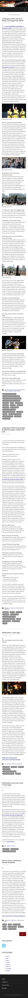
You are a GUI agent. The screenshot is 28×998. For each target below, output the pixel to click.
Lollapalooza (10, 390)
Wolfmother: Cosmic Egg (11, 633)
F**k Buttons (19, 402)
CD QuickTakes (8, 763)
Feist (10, 924)
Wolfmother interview (9, 851)
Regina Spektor (12, 926)
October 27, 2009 (6, 787)
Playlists (8, 970)
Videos (7, 960)
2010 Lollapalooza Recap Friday (11, 396)
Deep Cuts (8, 966)
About (3, 979)
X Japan (5, 623)
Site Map (4, 988)
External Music (8, 846)
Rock (19, 390)
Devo (12, 402)
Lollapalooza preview (9, 411)
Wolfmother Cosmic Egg (9, 771)
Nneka (18, 618)
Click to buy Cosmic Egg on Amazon (11, 759)
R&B (5, 609)
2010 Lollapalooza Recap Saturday (12, 398)
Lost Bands (8, 968)
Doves (4, 924)
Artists (11, 389)
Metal (15, 390)
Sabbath (21, 766)
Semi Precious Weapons (15, 414)
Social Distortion (8, 416)
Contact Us (5, 982)
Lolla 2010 (20, 405)
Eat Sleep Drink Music (14, 995)
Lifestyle (8, 964)
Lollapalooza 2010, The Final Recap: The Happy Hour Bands (12, 19)
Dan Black (5, 402)
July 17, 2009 (5, 864)
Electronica (22, 389)
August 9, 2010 (6, 434)
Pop (17, 390)
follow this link (10, 841)
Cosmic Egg (6, 849)
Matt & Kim (20, 411)
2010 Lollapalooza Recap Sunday (11, 400)
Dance (18, 389)
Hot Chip (13, 405)
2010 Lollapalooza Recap (9, 393)
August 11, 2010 (6, 23)
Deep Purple (6, 766)
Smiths (5, 928)
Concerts (15, 389)
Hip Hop (17, 608)
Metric (5, 414)
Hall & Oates (17, 924)
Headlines (5, 405)
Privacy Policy (5, 985)
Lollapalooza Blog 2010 (9, 409)
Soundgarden (6, 621)
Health (12, 612)
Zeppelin (18, 773)
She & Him (21, 926)
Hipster (6, 390)
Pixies (4, 926)
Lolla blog (6, 407)
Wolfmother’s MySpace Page (9, 757)
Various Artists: (11, 861)
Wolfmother (6, 418)
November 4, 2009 (6, 635)
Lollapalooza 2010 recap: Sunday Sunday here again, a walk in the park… (13, 429)
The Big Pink (18, 416)
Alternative (7, 389)
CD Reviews (14, 763)
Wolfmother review (8, 773)
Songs (7, 958)
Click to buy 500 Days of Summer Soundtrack (13, 916)
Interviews (13, 846)
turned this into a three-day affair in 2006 (12, 479)
